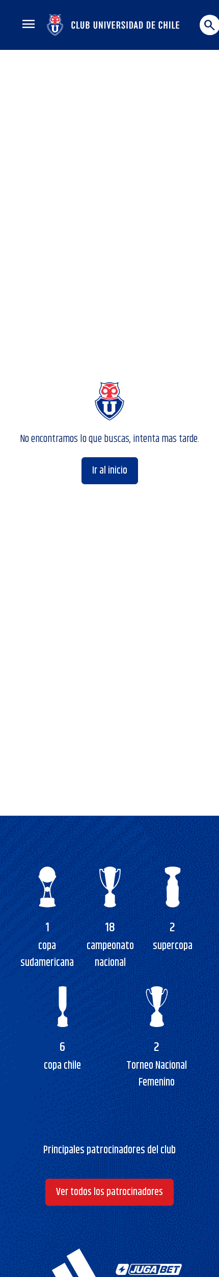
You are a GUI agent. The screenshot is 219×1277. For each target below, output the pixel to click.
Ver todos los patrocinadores (109, 1192)
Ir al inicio (109, 471)
